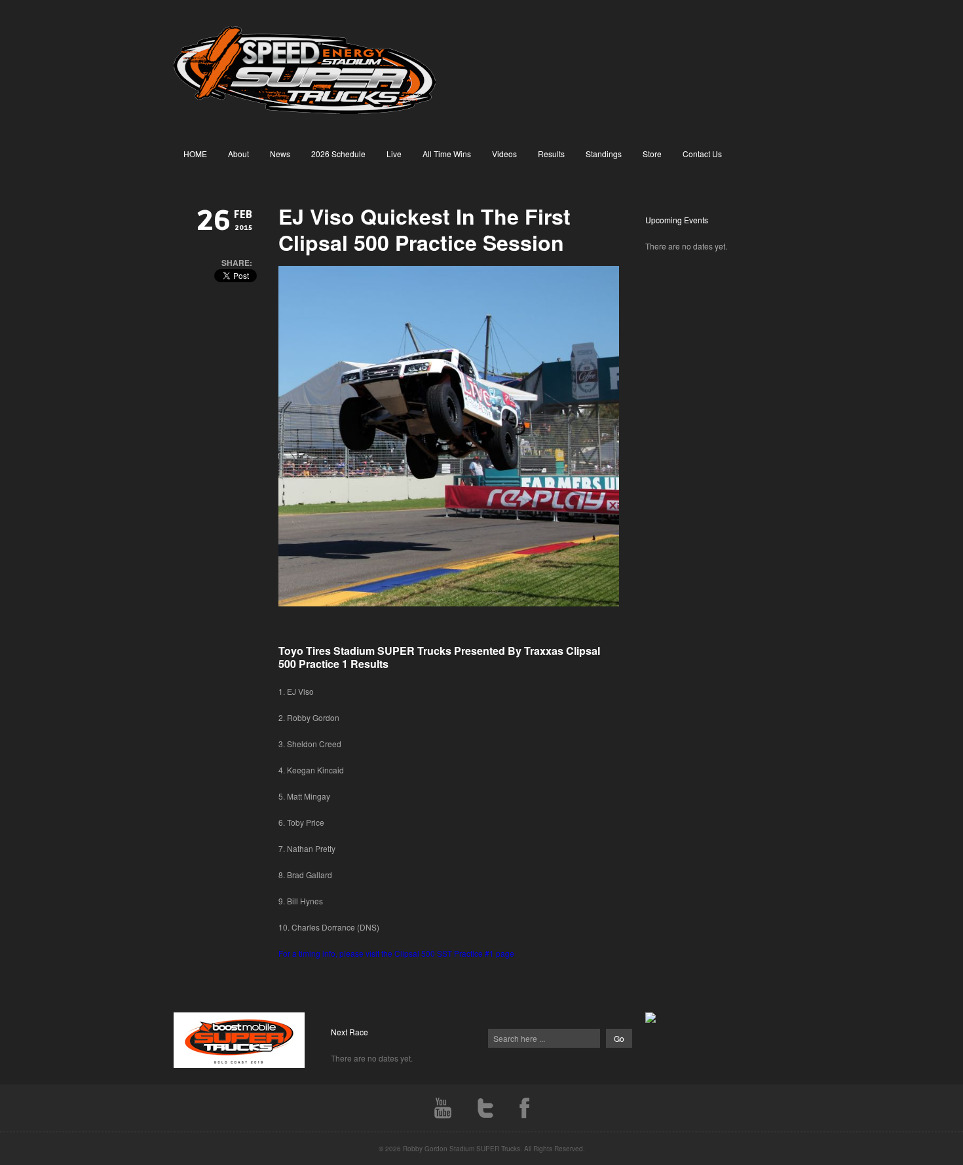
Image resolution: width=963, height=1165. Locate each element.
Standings (604, 153)
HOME (195, 153)
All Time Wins (447, 153)
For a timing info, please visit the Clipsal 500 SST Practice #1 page (396, 953)
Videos (504, 153)
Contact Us (702, 153)
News (280, 153)
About (238, 153)
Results (551, 153)
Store (652, 153)
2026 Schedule (338, 153)
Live (394, 153)
